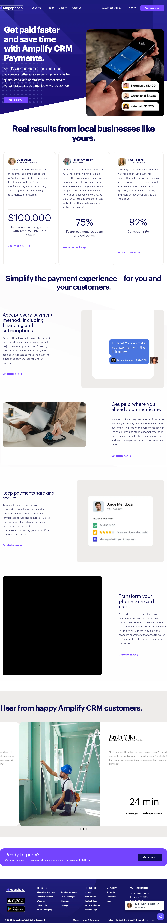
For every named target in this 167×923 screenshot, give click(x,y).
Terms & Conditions (90, 920)
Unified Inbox (42, 905)
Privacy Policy (107, 920)
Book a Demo (90, 897)
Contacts (65, 901)
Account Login (91, 910)
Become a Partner (92, 905)
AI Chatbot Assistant (46, 892)
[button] (80, 829)
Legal (109, 901)
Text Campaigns (68, 897)
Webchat (41, 901)
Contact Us (112, 897)
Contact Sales (91, 901)
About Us (111, 892)
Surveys (64, 905)
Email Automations (69, 892)
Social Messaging (44, 910)
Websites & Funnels (45, 897)
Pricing (88, 892)
